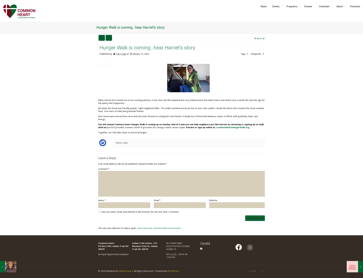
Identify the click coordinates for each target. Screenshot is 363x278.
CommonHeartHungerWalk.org (232, 127)
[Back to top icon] (262, 271)
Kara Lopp (121, 53)
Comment (103, 168)
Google (252, 270)
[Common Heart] (19, 10)
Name (102, 200)
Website (213, 200)
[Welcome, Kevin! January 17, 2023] (8, 266)
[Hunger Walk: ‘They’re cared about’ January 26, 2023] (355, 266)
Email (157, 200)
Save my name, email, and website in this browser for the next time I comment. (140, 211)
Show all (260, 38)
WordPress (173, 270)
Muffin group (125, 270)
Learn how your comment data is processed (158, 228)
